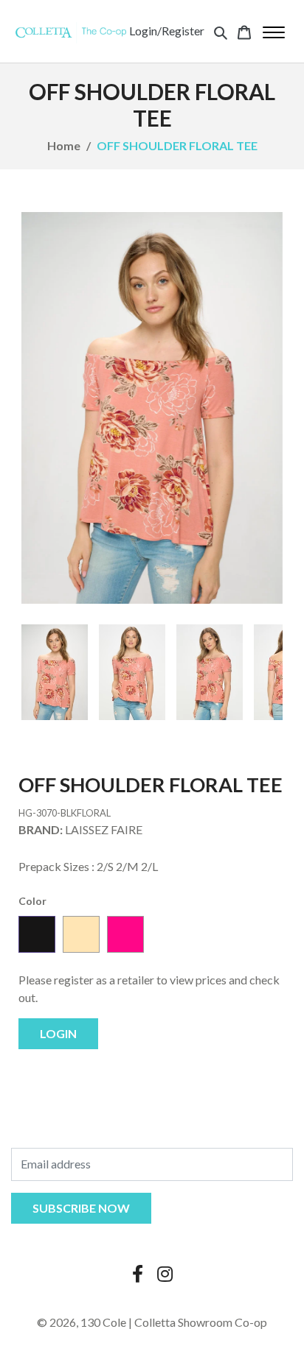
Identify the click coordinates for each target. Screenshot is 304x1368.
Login (58, 1033)
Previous (43, 672)
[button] (220, 31)
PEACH (81, 934)
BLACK (36, 934)
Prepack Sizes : (56, 866)
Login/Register (166, 31)
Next (260, 672)
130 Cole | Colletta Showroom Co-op (173, 1322)
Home (63, 145)
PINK (125, 934)
